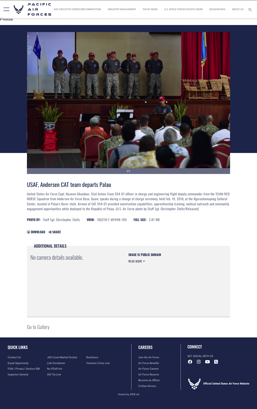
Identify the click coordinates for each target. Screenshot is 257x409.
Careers (145, 347)
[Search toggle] (251, 9)
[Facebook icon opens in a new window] (190, 361)
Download (37, 232)
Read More (135, 261)
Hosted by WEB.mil (128, 394)
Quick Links (18, 347)
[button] (5, 9)
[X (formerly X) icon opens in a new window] (216, 361)
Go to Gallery (38, 326)
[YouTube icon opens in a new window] (207, 361)
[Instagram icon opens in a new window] (198, 361)
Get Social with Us (200, 356)
